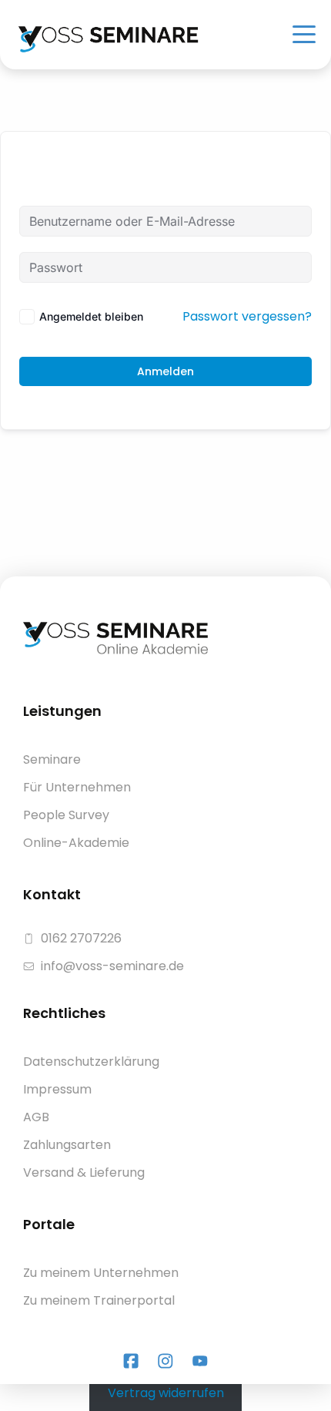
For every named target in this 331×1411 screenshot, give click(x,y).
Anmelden (165, 371)
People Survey (66, 815)
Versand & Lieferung (84, 1172)
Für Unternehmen (77, 787)
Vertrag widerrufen (166, 1393)
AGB (36, 1117)
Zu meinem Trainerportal (99, 1300)
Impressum (57, 1089)
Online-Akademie (76, 843)
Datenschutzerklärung (91, 1061)
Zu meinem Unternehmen (101, 1273)
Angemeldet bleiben (91, 316)
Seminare (52, 759)
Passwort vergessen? (247, 316)
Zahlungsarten (67, 1145)
